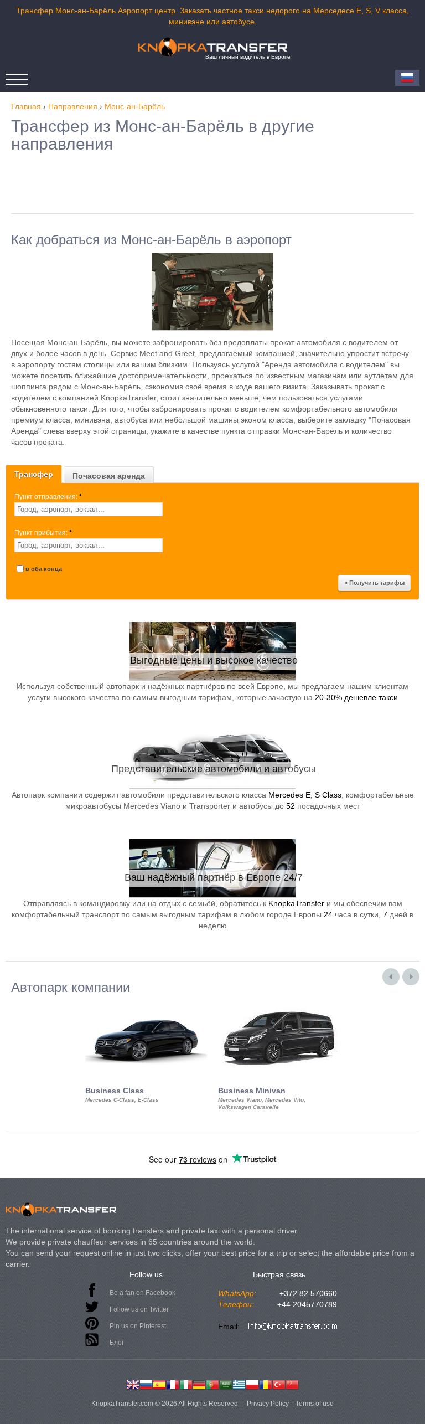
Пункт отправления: (48, 497)
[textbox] (88, 509)
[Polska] (252, 1383)
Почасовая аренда (108, 475)
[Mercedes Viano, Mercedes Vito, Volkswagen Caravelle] (279, 1004)
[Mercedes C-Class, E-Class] (146, 1004)
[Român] (265, 1383)
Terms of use (315, 1403)
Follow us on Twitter (139, 1309)
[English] (132, 1383)
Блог (117, 1342)
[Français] (172, 1383)
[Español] (159, 1383)
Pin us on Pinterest (138, 1326)
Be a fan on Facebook (142, 1293)
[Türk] (279, 1383)
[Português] (212, 1383)
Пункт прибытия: (43, 533)
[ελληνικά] (239, 1383)
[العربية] (225, 1383)
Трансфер (33, 474)
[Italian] (186, 1383)
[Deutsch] (199, 1383)
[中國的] (292, 1383)
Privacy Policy (268, 1403)
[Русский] (146, 1383)
